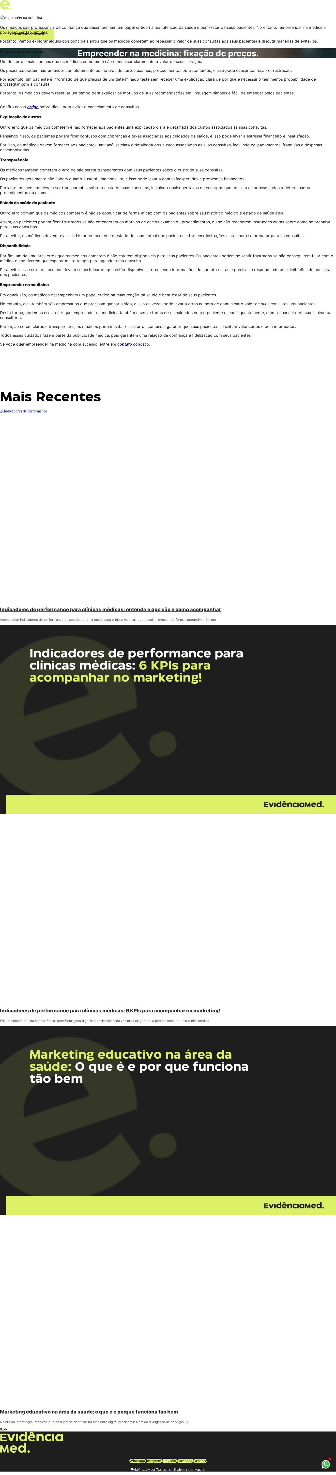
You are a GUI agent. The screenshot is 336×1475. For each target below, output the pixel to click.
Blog (112, 21)
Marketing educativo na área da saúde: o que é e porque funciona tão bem (89, 1412)
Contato (80, 21)
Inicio (9, 21)
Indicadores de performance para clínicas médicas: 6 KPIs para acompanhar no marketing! (110, 1011)
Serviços (43, 21)
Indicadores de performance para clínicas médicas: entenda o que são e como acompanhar (110, 609)
